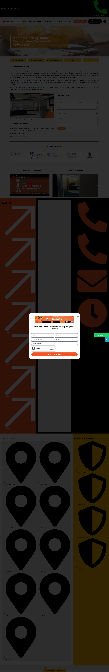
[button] (77, 315)
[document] (54, 336)
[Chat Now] (107, 335)
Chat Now (101, 335)
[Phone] (107, 339)
